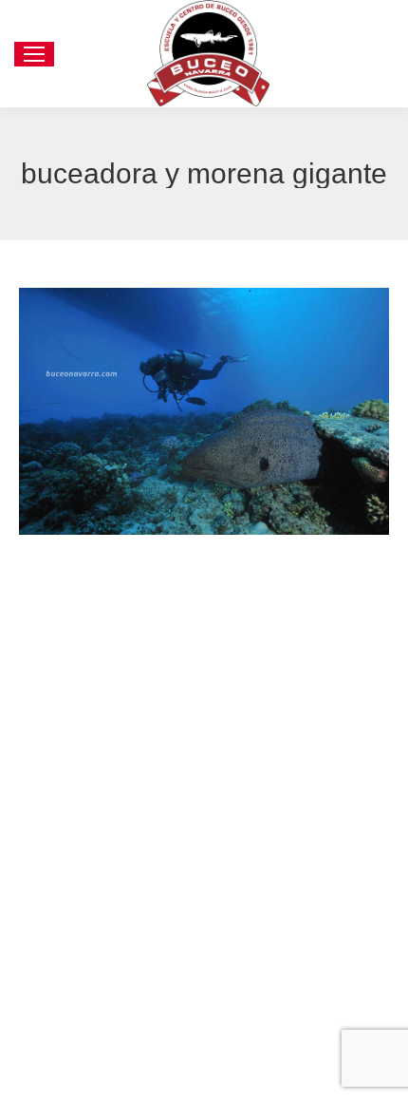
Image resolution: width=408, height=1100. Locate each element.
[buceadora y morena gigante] (204, 411)
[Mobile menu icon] (34, 54)
